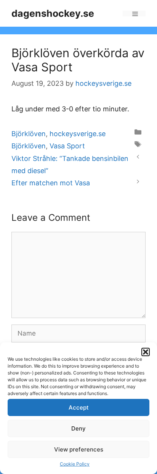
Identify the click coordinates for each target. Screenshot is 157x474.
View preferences (78, 449)
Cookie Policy (75, 464)
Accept (79, 407)
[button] (145, 352)
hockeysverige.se (78, 134)
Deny (78, 428)
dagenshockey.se (52, 13)
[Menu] (134, 13)
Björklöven (28, 134)
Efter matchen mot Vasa (50, 183)
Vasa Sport (67, 146)
